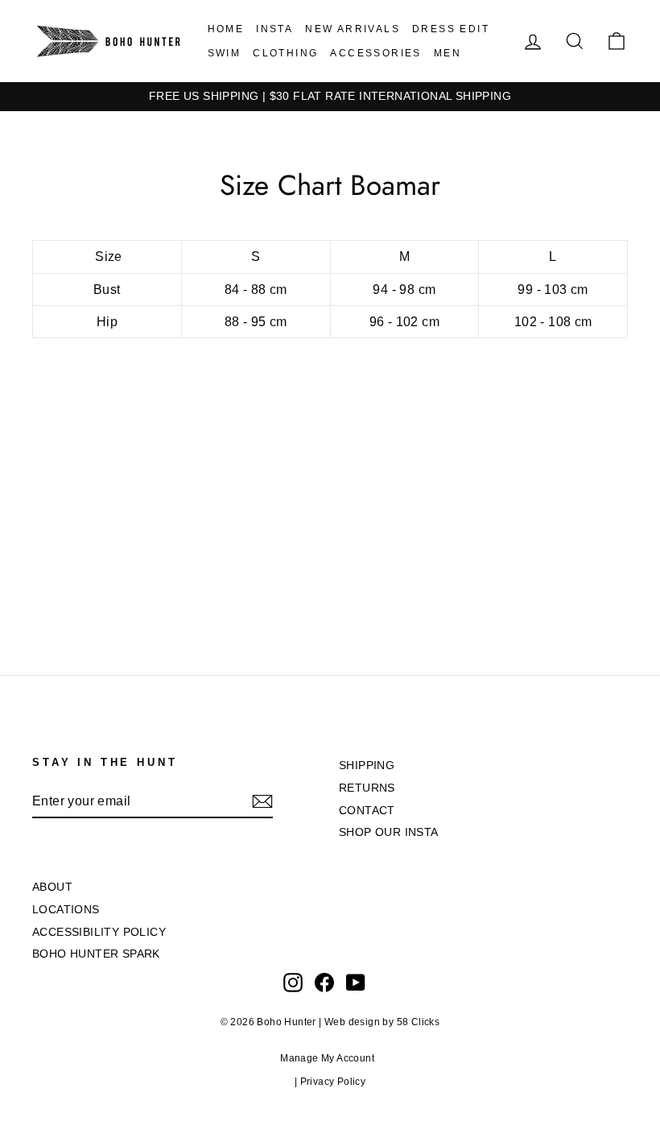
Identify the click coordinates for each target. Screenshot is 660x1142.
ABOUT (52, 887)
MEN (447, 53)
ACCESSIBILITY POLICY (99, 932)
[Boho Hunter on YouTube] (355, 982)
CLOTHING (285, 53)
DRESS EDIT (450, 29)
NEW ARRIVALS (352, 29)
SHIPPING (366, 765)
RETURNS (367, 788)
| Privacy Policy (330, 1081)
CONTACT (367, 811)
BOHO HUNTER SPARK (96, 954)
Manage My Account (330, 1058)
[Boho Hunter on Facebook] (324, 982)
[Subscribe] (262, 801)
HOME (226, 29)
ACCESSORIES (375, 53)
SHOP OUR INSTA (389, 832)
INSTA (274, 29)
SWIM (224, 53)
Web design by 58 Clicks (381, 1022)
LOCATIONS (66, 910)
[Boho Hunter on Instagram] (293, 982)
